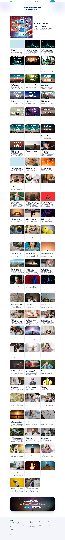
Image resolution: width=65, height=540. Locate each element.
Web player (47, 1)
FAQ (39, 524)
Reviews (40, 525)
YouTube (11, 528)
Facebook (11, 529)
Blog (39, 521)
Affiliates (49, 521)
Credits (49, 525)
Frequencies (27, 1)
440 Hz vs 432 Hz (32, 527)
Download (23, 524)
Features (32, 1)
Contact (49, 524)
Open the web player (36, 507)
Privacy (45, 537)
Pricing (35, 1)
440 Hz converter (32, 526)
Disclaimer (49, 526)
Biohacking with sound (42, 526)
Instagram (14, 528)
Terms (48, 537)
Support (38, 1)
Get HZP (52, 1)
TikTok (17, 528)
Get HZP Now (27, 507)
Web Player (23, 526)
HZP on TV (23, 525)
